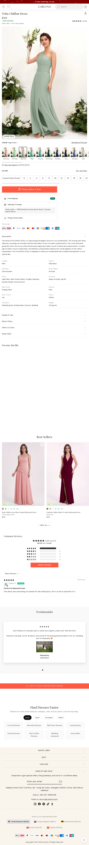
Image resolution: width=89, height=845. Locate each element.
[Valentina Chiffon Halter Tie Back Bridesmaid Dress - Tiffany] (58, 508)
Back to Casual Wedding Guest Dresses (46, 686)
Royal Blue (57, 152)
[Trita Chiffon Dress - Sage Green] (8, 416)
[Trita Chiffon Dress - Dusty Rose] (2, 416)
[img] (9, 580)
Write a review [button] (44, 565)
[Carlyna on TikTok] (48, 803)
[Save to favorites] (42, 352)
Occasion (49, 718)
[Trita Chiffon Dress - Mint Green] (5, 416)
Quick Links (44, 750)
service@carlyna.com (48, 799)
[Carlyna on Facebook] (39, 803)
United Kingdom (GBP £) (46, 822)
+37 (17, 417)
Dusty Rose (6, 152)
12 (61, 178)
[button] (76, 21)
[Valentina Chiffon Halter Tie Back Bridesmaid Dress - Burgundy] (47, 508)
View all (44, 525)
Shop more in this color (79, 142)
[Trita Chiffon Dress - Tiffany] (11, 416)
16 (74, 178)
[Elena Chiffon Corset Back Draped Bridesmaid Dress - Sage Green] (11, 508)
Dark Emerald (48, 152)
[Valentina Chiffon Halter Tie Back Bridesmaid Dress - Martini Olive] (50, 508)
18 (80, 178)
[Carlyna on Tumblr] (52, 803)
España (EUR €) (56, 827)
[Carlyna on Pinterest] (43, 803)
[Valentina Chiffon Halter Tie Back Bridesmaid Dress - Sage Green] (55, 508)
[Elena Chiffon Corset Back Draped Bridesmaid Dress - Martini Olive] (5, 508)
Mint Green (14, 152)
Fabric (61, 718)
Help (44, 757)
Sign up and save (43, 771)
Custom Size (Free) (11, 178)
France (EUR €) (36, 827)
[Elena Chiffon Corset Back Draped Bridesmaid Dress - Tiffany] (14, 508)
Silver (83, 152)
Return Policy (7, 321)
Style (27, 718)
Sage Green (23, 152)
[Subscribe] (60, 781)
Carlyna (44, 764)
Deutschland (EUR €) (72, 822)
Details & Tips (7, 315)
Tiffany (31, 152)
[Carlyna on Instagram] (35, 803)
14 (68, 178)
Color (37, 718)
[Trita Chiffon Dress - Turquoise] (14, 416)
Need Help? (6, 334)
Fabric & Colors (8, 327)
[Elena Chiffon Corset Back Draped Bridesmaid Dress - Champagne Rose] (2, 508)
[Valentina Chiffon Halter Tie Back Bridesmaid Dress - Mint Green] (53, 508)
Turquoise (40, 152)
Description (6, 236)
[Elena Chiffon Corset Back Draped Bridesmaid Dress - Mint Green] (8, 508)
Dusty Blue (74, 152)
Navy (66, 152)
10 (55, 178)
